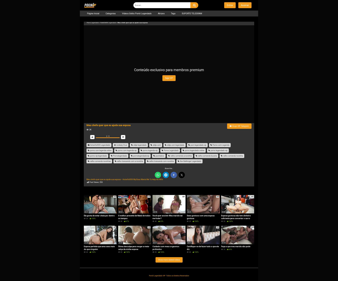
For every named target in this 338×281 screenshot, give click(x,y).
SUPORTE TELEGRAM (192, 13)
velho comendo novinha (233, 156)
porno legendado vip (218, 150)
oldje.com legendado (175, 145)
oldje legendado (140, 145)
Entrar (230, 5)
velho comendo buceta (207, 156)
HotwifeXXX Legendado (108, 23)
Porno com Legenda (220, 145)
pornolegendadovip (141, 156)
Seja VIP (169, 78)
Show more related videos (169, 260)
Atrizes (161, 13)
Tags (173, 13)
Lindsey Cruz (121, 145)
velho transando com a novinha (130, 161)
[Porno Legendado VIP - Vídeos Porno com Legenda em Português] (90, 5)
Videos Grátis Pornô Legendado (137, 13)
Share (249, 137)
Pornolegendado (120, 156)
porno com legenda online (101, 150)
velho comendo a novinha (181, 156)
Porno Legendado (93, 23)
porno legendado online (194, 150)
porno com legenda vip (127, 150)
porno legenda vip (150, 150)
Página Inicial (93, 13)
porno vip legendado (98, 156)
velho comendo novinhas (100, 161)
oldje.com (156, 145)
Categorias (111, 13)
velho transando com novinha (161, 161)
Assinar (245, 5)
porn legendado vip (198, 145)
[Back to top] (329, 273)
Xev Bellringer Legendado (190, 161)
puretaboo (159, 156)
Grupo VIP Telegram (240, 126)
